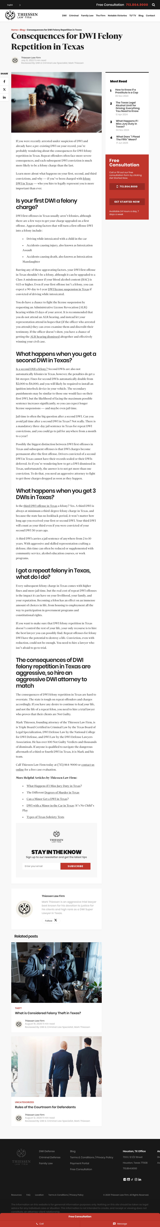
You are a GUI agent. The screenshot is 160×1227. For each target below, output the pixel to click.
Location (39, 1194)
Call (42, 1223)
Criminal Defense (49, 1157)
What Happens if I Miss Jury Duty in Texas (53, 786)
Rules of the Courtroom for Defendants (45, 1107)
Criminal (74, 15)
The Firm (100, 15)
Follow (49, 920)
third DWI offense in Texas (40, 506)
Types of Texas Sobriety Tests (45, 817)
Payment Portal (79, 1163)
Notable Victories (117, 15)
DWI (64, 15)
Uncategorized (24, 1102)
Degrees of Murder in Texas (62, 792)
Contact (150, 15)
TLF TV (132, 15)
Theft (18, 1008)
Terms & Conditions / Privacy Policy (91, 1157)
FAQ (28, 1194)
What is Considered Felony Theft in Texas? (48, 1013)
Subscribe (75, 866)
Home (14, 29)
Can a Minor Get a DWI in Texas (47, 799)
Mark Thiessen (76, 63)
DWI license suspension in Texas (68, 289)
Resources (16, 1194)
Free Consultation (81, 1169)
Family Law (87, 15)
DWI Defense (47, 1151)
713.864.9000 (137, 5)
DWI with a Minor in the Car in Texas (50, 805)
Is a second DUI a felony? (32, 369)
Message (122, 1223)
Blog (141, 15)
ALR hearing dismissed (45, 336)
